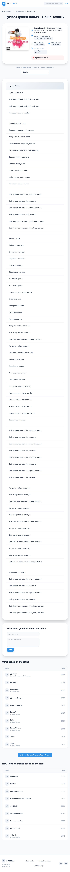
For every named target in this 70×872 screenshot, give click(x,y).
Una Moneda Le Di (16, 791)
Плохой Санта (15, 728)
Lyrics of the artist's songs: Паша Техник (35, 755)
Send (10, 650)
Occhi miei (14, 806)
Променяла (14, 689)
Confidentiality (38, 866)
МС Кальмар (26, 676)
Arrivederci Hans (16, 813)
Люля (12, 737)
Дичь (12, 743)
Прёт (12, 720)
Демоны (13, 674)
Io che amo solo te (16, 821)
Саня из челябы (16, 705)
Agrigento (14, 776)
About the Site (30, 861)
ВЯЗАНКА (14, 682)
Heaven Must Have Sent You (20, 799)
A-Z (66, 3)
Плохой (13, 712)
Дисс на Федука (16, 698)
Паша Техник (20, 11)
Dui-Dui (13, 784)
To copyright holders (44, 861)
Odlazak (13, 835)
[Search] (61, 3)
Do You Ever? (15, 828)
